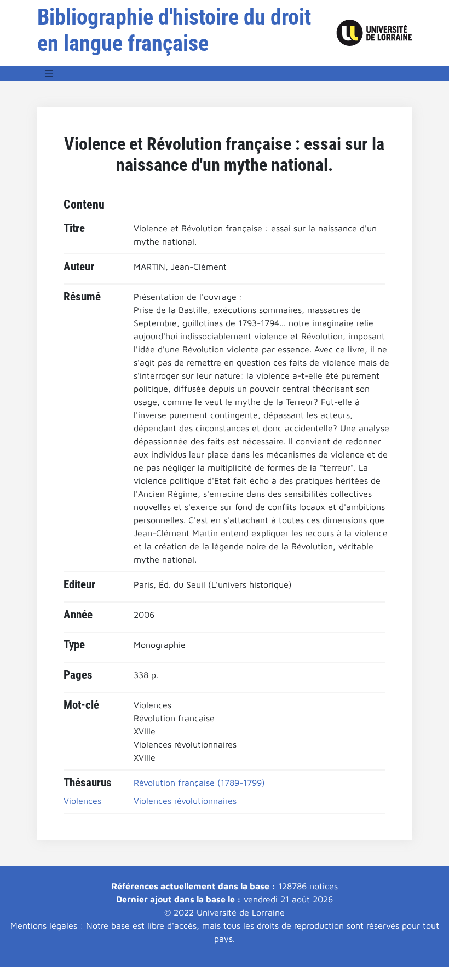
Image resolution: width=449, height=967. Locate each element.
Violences (82, 801)
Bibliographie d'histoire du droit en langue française (174, 30)
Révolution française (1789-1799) (199, 783)
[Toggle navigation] (49, 73)
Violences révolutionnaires (185, 801)
